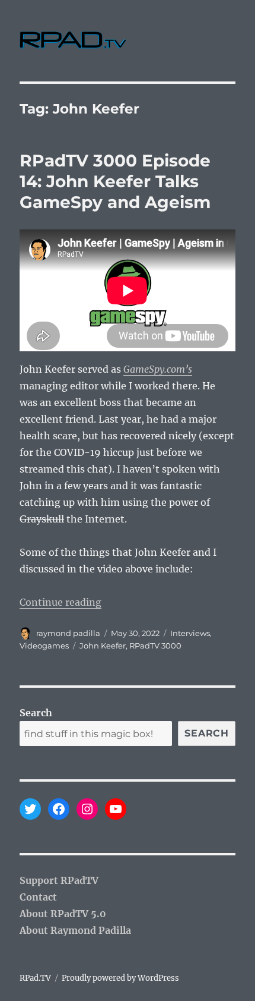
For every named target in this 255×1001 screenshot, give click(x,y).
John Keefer (102, 645)
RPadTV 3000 (155, 645)
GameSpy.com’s (157, 369)
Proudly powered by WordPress (120, 978)
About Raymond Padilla (75, 930)
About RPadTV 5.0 (63, 914)
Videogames (44, 645)
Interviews (190, 633)
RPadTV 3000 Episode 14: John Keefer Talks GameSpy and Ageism (115, 181)
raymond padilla (68, 633)
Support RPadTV (59, 880)
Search (36, 713)
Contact (38, 897)
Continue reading (60, 602)
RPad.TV (35, 978)
